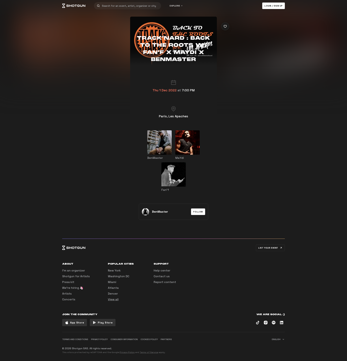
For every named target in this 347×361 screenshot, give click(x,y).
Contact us (162, 276)
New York (114, 270)
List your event (268, 247)
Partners (166, 339)
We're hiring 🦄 (72, 288)
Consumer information (124, 339)
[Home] (73, 6)
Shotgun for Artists (76, 276)
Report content (165, 282)
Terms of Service (149, 352)
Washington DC (118, 276)
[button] (198, 211)
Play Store (105, 322)
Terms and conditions (75, 339)
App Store (77, 322)
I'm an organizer (73, 270)
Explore (175, 5)
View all (113, 299)
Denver (113, 293)
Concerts (68, 299)
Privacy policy (99, 339)
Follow (198, 211)
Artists (67, 293)
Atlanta (113, 288)
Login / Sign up (273, 5)
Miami (112, 282)
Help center (162, 270)
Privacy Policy (127, 352)
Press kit (68, 282)
